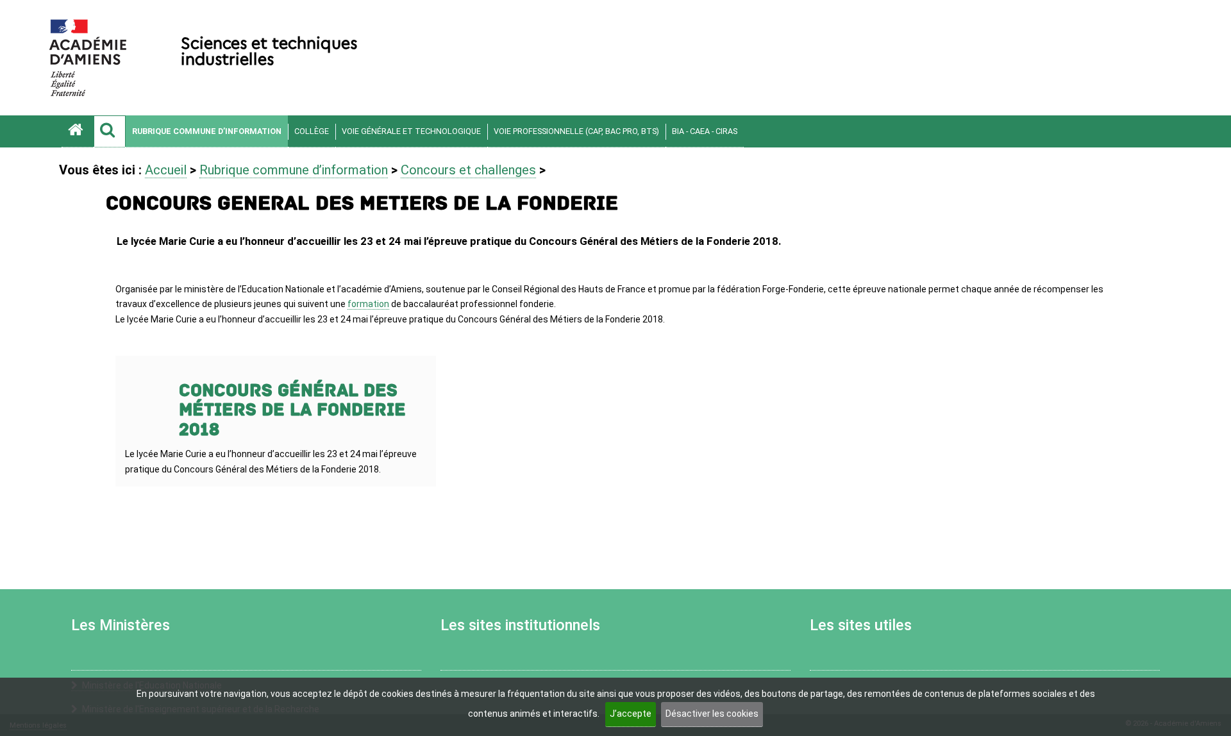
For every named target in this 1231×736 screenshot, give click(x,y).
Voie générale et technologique (411, 131)
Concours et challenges (468, 170)
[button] (110, 131)
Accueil (166, 170)
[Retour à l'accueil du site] (78, 131)
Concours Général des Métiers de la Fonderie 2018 (292, 411)
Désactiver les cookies (712, 713)
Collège (311, 131)
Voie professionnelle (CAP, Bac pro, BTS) (576, 131)
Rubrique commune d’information (206, 131)
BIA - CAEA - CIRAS (704, 131)
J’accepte (630, 713)
